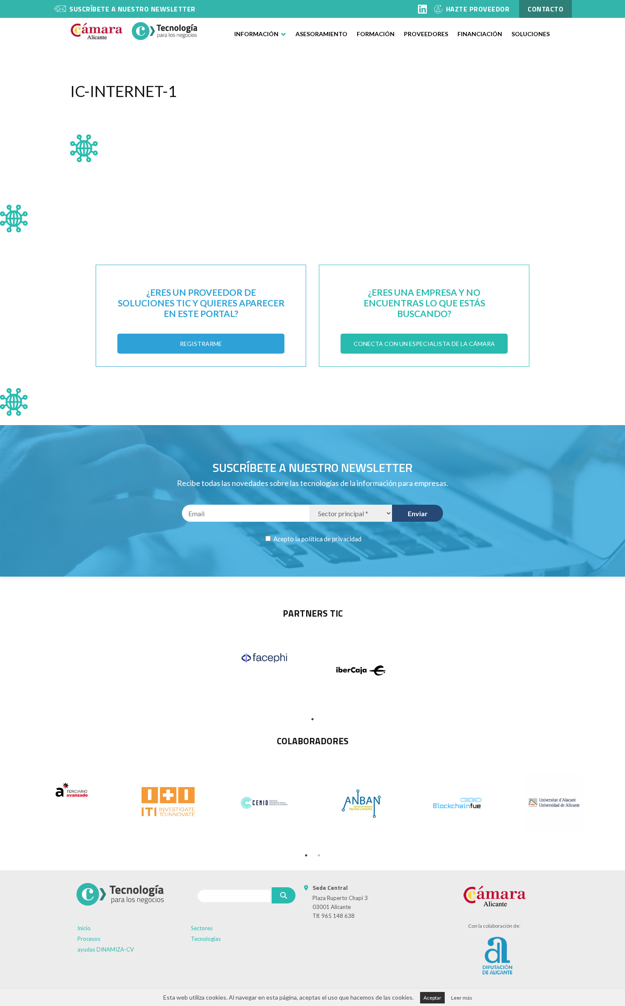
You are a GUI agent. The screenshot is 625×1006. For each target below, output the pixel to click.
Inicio (84, 928)
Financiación (479, 33)
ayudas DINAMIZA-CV (105, 949)
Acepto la (316, 539)
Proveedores (426, 33)
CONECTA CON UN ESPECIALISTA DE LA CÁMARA (424, 343)
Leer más (461, 998)
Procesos (88, 938)
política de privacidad (331, 539)
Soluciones (530, 33)
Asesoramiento (321, 33)
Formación (376, 33)
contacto (545, 9)
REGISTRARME (201, 343)
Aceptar (432, 998)
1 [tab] (312, 719)
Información (256, 33)
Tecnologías (206, 938)
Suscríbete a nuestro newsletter (132, 9)
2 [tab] (319, 855)
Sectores (202, 928)
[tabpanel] (264, 657)
